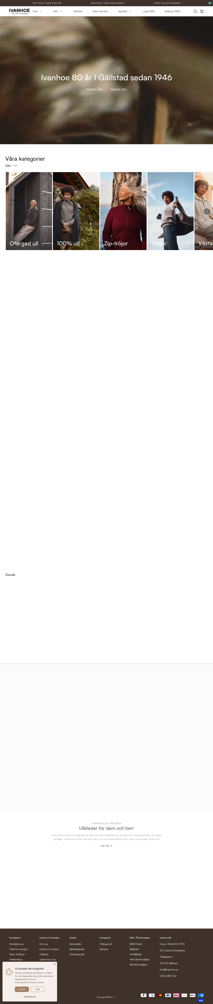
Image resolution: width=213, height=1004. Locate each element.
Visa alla (10, 574)
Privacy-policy (36, 982)
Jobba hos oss (47, 959)
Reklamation (16, 959)
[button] (195, 11)
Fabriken (44, 954)
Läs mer (105, 845)
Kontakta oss (16, 944)
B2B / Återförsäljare (140, 937)
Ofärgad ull (106, 944)
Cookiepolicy (21, 982)
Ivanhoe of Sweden (49, 937)
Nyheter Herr (119, 89)
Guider (73, 937)
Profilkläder (136, 954)
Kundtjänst (15, 937)
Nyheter (104, 949)
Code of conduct (49, 949)
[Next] (207, 211)
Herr (15, 165)
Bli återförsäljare (138, 964)
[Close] (54, 964)
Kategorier (105, 937)
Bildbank (134, 949)
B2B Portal (136, 944)
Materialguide (77, 949)
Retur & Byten (17, 954)
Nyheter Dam (94, 89)
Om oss (43, 944)
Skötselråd (75, 944)
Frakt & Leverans (18, 949)
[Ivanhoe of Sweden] (19, 11)
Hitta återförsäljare (140, 959)
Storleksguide (77, 954)
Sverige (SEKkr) (105, 997)
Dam (8, 165)
